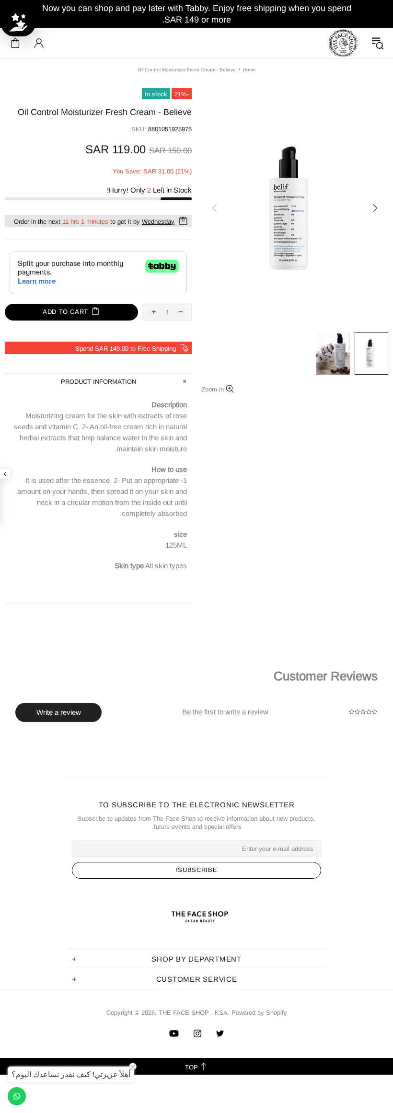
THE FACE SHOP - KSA (343, 43)
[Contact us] (17, 1096)
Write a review (58, 712)
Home (249, 69)
